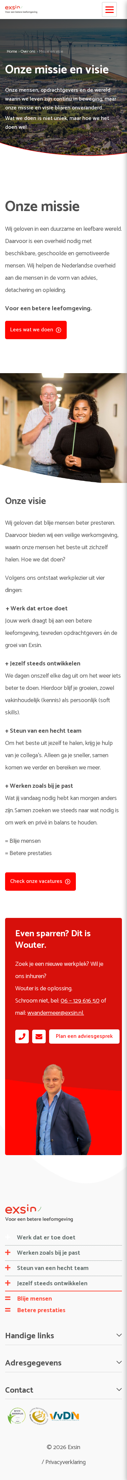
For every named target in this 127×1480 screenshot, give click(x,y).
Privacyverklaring (65, 1462)
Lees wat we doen (31, 329)
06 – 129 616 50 (80, 1001)
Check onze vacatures (36, 881)
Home (12, 51)
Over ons (28, 51)
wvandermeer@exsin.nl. (55, 1013)
